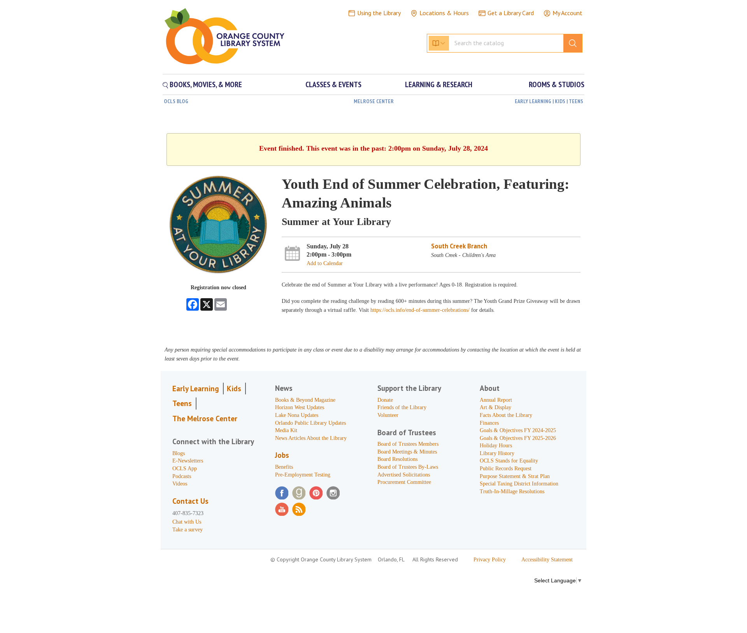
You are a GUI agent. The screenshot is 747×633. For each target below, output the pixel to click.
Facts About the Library (506, 415)
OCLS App (184, 468)
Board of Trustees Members (407, 444)
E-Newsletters (187, 461)
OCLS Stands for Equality (509, 461)
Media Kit (286, 430)
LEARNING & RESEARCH (438, 84)
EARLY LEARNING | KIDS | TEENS (549, 101)
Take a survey (187, 530)
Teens (182, 403)
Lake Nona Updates (296, 415)
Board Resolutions (397, 459)
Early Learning (195, 388)
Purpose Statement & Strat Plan (515, 476)
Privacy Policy (489, 560)
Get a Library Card (510, 13)
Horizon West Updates (299, 407)
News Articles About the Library (311, 438)
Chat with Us (186, 522)
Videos (179, 484)
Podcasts (181, 476)
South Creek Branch (459, 246)
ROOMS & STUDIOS (556, 84)
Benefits (284, 467)
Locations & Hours (444, 13)
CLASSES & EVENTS (333, 84)
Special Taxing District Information (519, 484)
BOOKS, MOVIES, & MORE (205, 84)
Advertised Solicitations (403, 475)
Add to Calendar (325, 263)
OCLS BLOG (176, 101)
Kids (234, 388)
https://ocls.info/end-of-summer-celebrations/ (420, 310)
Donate (385, 400)
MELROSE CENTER (374, 101)
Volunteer (387, 415)
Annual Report (496, 400)
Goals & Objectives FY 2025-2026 (518, 438)
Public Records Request (505, 468)
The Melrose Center (204, 418)
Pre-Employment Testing (302, 475)
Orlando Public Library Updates (310, 423)
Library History (497, 453)
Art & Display (495, 407)
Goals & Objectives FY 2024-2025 (518, 430)
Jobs (282, 455)
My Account (567, 13)
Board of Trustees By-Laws (407, 467)
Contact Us (190, 501)
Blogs (178, 453)
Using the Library (379, 13)
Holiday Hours (496, 445)
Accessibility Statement (547, 560)
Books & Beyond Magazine (305, 400)
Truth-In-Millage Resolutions (512, 491)
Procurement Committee (404, 482)
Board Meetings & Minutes (407, 452)
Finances (489, 423)
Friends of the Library (401, 407)
